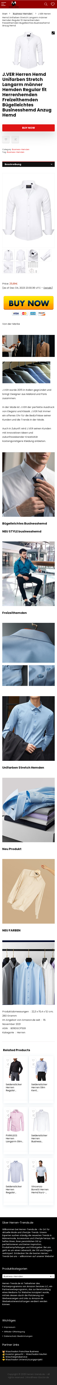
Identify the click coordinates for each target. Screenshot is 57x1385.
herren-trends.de (36, 1374)
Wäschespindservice (16, 1356)
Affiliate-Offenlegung (14, 1331)
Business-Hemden (22, 13)
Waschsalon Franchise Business (22, 1351)
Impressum (9, 1327)
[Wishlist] (53, 4)
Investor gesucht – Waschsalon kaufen (26, 1354)
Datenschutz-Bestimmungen (18, 1336)
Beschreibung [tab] (13, 164)
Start (4, 13)
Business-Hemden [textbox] (28, 1276)
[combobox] (28, 1276)
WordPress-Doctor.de (37, 1377)
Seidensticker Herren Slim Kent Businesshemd (39, 1089)
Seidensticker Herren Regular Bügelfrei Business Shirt (14, 1192)
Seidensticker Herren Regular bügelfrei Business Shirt (14, 1090)
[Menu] (3, 4)
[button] (53, 32)
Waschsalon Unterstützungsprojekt (24, 1359)
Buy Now (28, 128)
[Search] (46, 4)
